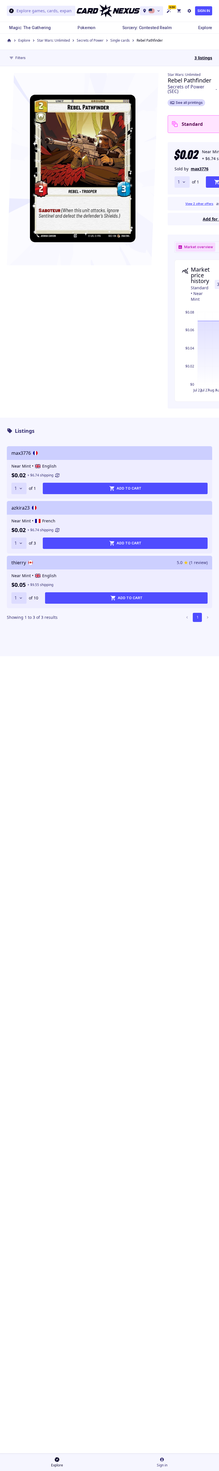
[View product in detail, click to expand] (83, 168)
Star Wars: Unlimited (53, 40)
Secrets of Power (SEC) (186, 89)
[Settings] (189, 10)
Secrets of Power (90, 40)
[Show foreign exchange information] (57, 475)
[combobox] (44, 11)
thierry (18, 562)
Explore (24, 40)
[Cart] (179, 10)
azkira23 (20, 508)
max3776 (199, 168)
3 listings (203, 57)
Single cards (120, 40)
